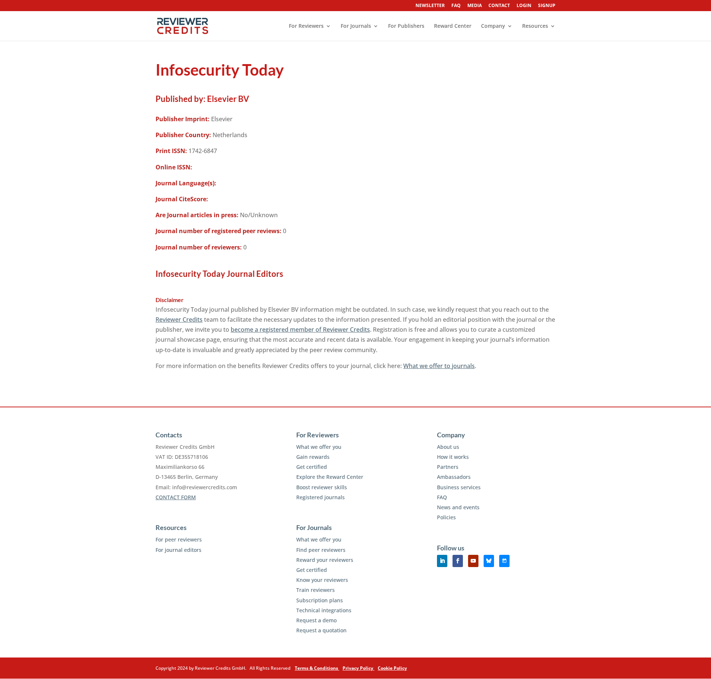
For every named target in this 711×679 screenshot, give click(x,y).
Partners (447, 466)
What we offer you (318, 446)
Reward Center (452, 26)
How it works (453, 456)
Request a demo (316, 620)
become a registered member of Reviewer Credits (300, 329)
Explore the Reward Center (329, 476)
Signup (546, 6)
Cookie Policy (392, 668)
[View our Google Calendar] (504, 561)
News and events (458, 507)
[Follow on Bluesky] (489, 561)
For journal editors (178, 549)
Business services (459, 487)
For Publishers (406, 26)
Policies (446, 517)
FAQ (456, 6)
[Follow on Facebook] (458, 561)
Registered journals (320, 497)
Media (474, 6)
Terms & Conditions (317, 668)
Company (493, 26)
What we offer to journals (439, 366)
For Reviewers (306, 26)
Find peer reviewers (321, 549)
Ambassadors (454, 476)
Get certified (311, 466)
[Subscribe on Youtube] (473, 561)
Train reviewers (315, 589)
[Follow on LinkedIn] (442, 561)
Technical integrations (323, 610)
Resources (535, 26)
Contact (499, 6)
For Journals (356, 26)
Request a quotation (321, 630)
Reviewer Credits (179, 319)
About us (448, 446)
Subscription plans (319, 600)
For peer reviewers (179, 539)
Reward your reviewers (324, 559)
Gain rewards (313, 456)
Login (524, 6)
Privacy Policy (358, 668)
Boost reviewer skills (321, 487)
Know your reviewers (322, 579)
